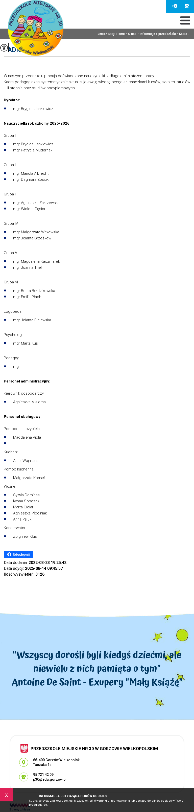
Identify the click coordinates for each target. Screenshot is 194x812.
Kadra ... (183, 33)
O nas (131, 33)
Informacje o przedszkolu (156, 33)
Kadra (14, 50)
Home (120, 33)
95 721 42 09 (187, 6)
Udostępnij (21, 554)
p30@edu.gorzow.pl (176, 6)
